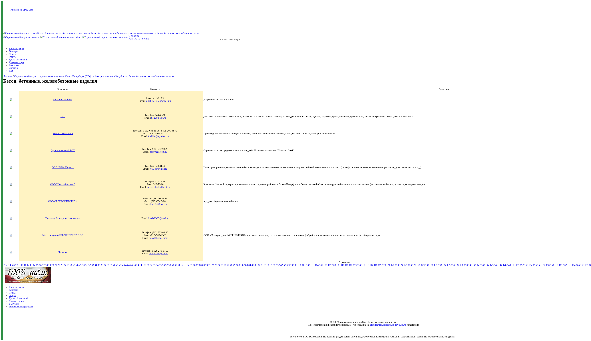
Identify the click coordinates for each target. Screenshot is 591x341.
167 (586, 265)
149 (509, 265)
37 (105, 265)
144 (487, 265)
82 (243, 265)
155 (535, 265)
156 (539, 265)
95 (283, 265)
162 (565, 265)
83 (246, 265)
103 (312, 265)
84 (249, 265)
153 (526, 265)
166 (582, 265)
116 (367, 265)
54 (157, 265)
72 (212, 265)
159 (552, 265)
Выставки (14, 65)
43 (123, 265)
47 (136, 265)
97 (289, 265)
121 (388, 265)
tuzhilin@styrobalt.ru (158, 136)
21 (55, 265)
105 (321, 265)
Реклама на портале (139, 38)
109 (338, 265)
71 (209, 265)
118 (375, 265)
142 (479, 265)
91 (271, 265)
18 (46, 265)
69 (203, 265)
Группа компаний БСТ (63, 150)
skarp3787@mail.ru (158, 253)
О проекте (134, 36)
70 (206, 265)
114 (359, 265)
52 (151, 265)
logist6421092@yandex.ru (158, 101)
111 (346, 265)
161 (561, 265)
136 (453, 265)
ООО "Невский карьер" (62, 184)
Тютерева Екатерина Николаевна (62, 218)
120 (384, 265)
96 (286, 265)
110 (342, 265)
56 (163, 265)
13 (31, 265)
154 (530, 265)
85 (252, 265)
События (13, 68)
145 (492, 265)
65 (191, 265)
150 (513, 265)
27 (74, 265)
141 (474, 265)
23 (62, 265)
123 (397, 265)
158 (548, 265)
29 (80, 265)
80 (237, 265)
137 (457, 265)
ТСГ (62, 116)
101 (304, 265)
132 (436, 265)
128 (418, 265)
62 (182, 265)
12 (28, 265)
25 (68, 265)
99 (296, 265)
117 (371, 265)
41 (117, 265)
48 (139, 265)
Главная (8, 76)
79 (234, 265)
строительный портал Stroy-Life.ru (388, 324)
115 (363, 265)
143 (483, 265)
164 (573, 265)
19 (49, 265)
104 (317, 265)
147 (500, 265)
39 (111, 265)
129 (423, 265)
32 (89, 265)
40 (114, 265)
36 (102, 265)
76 (225, 265)
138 (461, 265)
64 (188, 265)
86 (256, 265)
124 (401, 265)
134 (444, 265)
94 (280, 265)
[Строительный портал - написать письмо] (105, 37)
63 (185, 265)
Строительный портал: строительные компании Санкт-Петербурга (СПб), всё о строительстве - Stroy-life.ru (70, 76)
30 (83, 265)
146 (496, 265)
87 (259, 265)
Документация (16, 62)
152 (522, 265)
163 (569, 265)
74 (219, 265)
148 (505, 265)
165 (578, 265)
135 (448, 265)
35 (99, 265)
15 (37, 265)
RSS (11, 70)
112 (350, 265)
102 (308, 265)
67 (197, 265)
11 (25, 265)
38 (108, 265)
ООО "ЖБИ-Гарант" (63, 167)
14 (34, 265)
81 (240, 265)
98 (292, 265)
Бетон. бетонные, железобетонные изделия (151, 76)
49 (142, 265)
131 (431, 265)
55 (160, 265)
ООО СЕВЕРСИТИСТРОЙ (62, 201)
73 (216, 265)
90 (268, 265)
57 (166, 265)
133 (440, 265)
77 (228, 265)
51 (148, 265)
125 (405, 265)
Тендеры (13, 51)
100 (299, 265)
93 (277, 265)
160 (556, 265)
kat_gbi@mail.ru (158, 204)
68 (200, 265)
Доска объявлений (18, 59)
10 (22, 265)
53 (154, 265)
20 (52, 265)
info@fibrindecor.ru (158, 238)
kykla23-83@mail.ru (158, 218)
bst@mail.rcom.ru (158, 151)
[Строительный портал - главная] (21, 37)
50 (145, 265)
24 (65, 265)
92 (274, 265)
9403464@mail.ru (158, 168)
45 (129, 265)
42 (120, 265)
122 (392, 265)
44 (126, 265)
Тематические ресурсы (21, 306)
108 (334, 265)
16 (40, 265)
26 (71, 265)
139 (466, 265)
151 (517, 265)
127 (414, 265)
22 (59, 265)
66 (194, 265)
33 (92, 265)
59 (172, 265)
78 (231, 265)
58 (169, 265)
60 (176, 265)
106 (325, 265)
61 (179, 265)
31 (86, 265)
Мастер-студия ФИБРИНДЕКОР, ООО (62, 235)
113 (355, 265)
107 (330, 265)
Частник (62, 252)
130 (427, 265)
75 (222, 265)
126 (410, 265)
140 (470, 265)
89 (265, 265)
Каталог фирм (16, 48)
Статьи (12, 54)
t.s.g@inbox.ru (158, 118)
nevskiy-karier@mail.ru (158, 187)
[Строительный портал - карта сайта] (60, 37)
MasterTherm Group (63, 133)
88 (262, 265)
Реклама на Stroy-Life (21, 9)
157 (543, 265)
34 (95, 265)
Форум (12, 56)
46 (132, 265)
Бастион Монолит (62, 99)
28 (77, 265)
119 (380, 265)
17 (43, 265)
